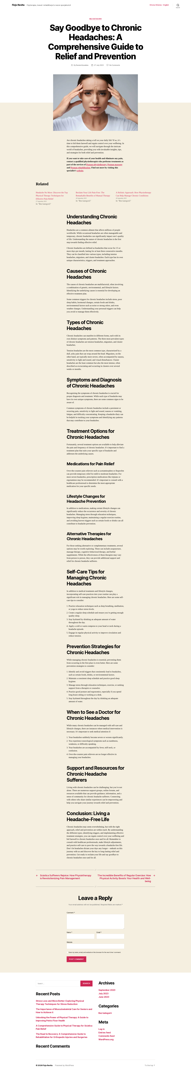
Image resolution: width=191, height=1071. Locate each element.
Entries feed (104, 1032)
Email (98, 932)
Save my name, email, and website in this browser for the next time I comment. (95, 952)
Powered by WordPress (64, 1065)
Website (69, 942)
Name (69, 932)
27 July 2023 (99, 65)
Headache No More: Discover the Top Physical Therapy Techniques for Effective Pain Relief (52, 195)
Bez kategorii (95, 19)
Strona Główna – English (159, 5)
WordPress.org (106, 1039)
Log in (101, 1029)
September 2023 (106, 990)
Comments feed (106, 1036)
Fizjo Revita (18, 5)
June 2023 (103, 997)
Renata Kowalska (82, 65)
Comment (71, 913)
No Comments (114, 65)
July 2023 (103, 993)
